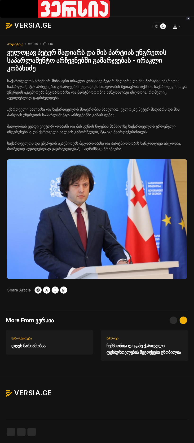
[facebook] (38, 290)
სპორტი (112, 338)
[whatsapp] (63, 290)
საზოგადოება (21, 338)
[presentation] (173, 320)
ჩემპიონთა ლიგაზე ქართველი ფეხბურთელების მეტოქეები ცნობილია (143, 349)
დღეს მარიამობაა (28, 345)
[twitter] (46, 290)
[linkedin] (31, 432)
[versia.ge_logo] (55, 8)
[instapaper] (55, 290)
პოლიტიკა (15, 44)
